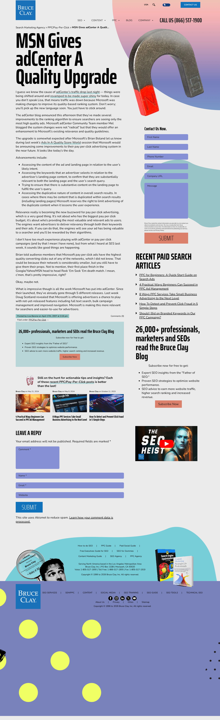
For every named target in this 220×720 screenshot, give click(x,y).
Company (144, 20)
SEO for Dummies (125, 551)
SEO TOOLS (172, 592)
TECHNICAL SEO (194, 592)
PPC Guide (106, 545)
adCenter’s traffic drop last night (78, 92)
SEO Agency (116, 556)
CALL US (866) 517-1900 (181, 20)
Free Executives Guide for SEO (94, 551)
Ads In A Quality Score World (61, 142)
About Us (99, 602)
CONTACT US (190, 4)
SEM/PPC (69, 592)
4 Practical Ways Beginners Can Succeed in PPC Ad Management (30, 418)
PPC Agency (136, 556)
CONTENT (97, 20)
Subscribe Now (70, 356)
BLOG (129, 20)
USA (146, 4)
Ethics (130, 602)
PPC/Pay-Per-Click (37, 319)
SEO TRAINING (131, 592)
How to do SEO (85, 545)
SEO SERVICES (49, 592)
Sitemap (145, 602)
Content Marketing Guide (90, 556)
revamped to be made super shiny (73, 96)
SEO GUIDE (152, 592)
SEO (80, 20)
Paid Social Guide (128, 545)
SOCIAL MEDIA (108, 592)
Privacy (116, 602)
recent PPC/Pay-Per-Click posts (72, 382)
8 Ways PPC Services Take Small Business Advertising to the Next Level (70, 418)
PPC (114, 20)
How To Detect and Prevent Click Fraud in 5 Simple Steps (106, 418)
